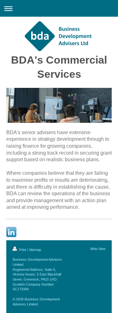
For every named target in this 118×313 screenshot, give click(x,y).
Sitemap (35, 250)
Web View (97, 249)
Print (22, 250)
